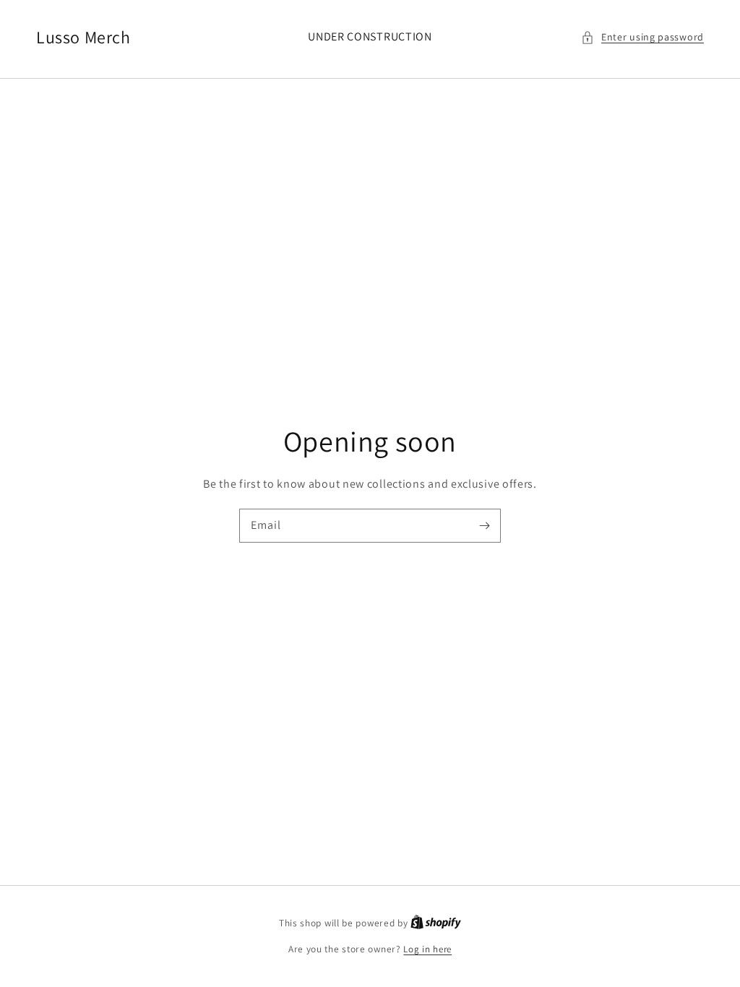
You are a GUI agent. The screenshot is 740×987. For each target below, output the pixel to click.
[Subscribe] (484, 525)
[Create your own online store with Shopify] (435, 923)
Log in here (427, 949)
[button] (642, 37)
